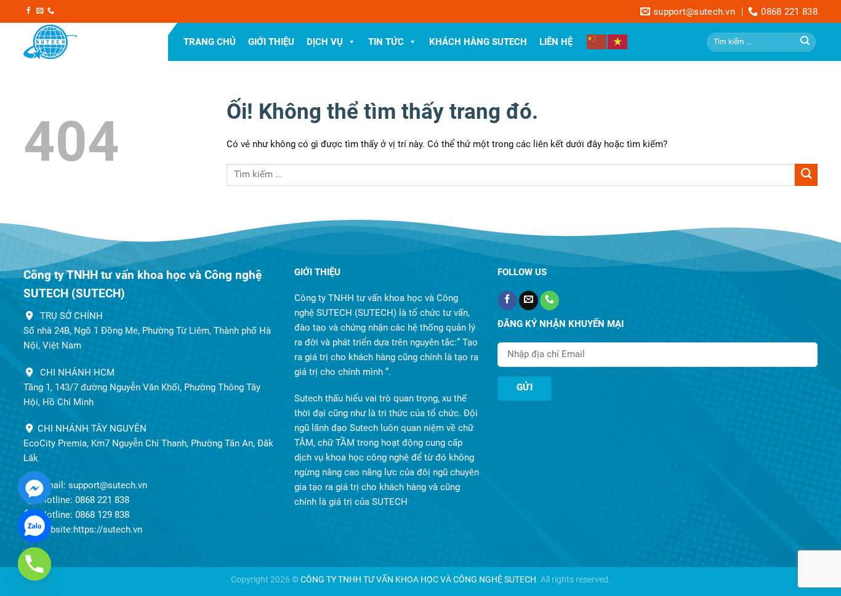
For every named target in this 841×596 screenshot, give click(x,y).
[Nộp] (805, 42)
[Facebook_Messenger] (34, 487)
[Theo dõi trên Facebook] (28, 11)
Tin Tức (386, 41)
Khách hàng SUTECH (478, 41)
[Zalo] (34, 525)
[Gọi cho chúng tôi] (50, 11)
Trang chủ (209, 41)
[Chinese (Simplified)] (597, 41)
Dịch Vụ (325, 41)
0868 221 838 (102, 499)
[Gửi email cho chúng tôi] (39, 11)
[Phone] (34, 564)
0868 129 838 (102, 514)
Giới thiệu (271, 41)
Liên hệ (556, 41)
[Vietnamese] (618, 41)
